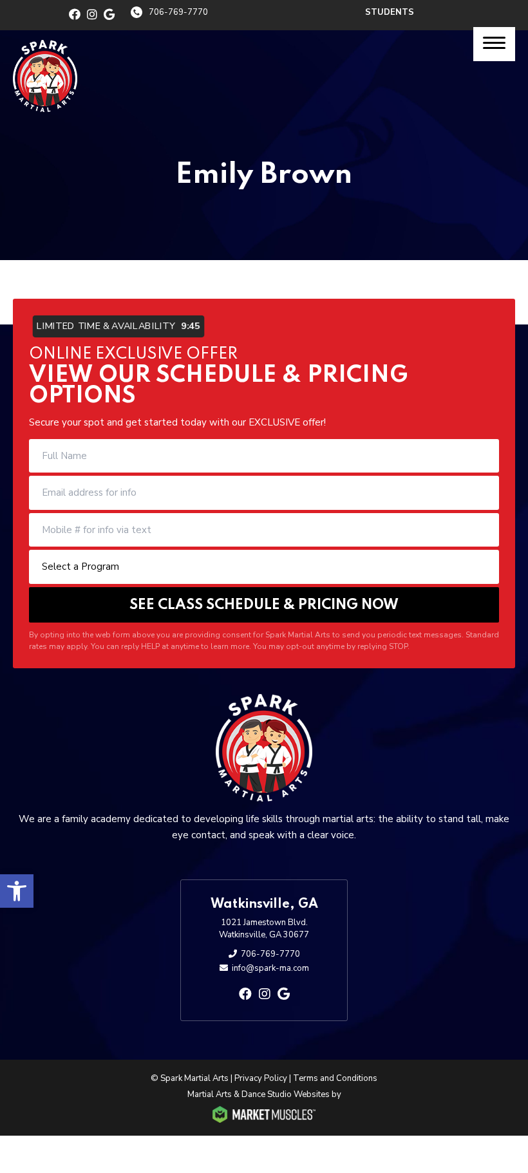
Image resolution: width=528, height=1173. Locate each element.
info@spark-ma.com (270, 968)
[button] (16, 891)
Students (389, 12)
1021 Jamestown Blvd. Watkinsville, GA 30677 (264, 929)
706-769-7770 (178, 12)
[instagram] (92, 15)
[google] (109, 15)
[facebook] (74, 15)
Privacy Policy (260, 1078)
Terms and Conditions (335, 1078)
